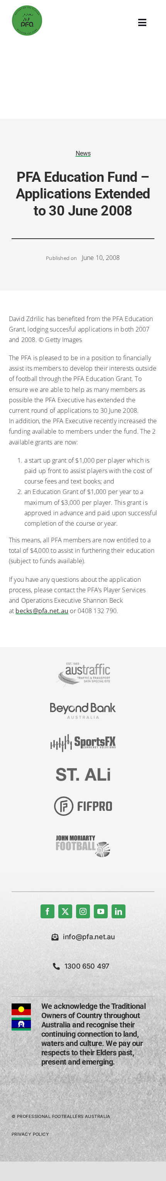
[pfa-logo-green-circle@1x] (27, 8)
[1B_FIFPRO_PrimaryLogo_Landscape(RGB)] (83, 799)
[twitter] (65, 911)
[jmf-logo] (83, 834)
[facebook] (47, 911)
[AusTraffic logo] (83, 665)
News (83, 153)
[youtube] (101, 911)
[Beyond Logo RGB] (83, 706)
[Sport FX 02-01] (83, 737)
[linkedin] (118, 911)
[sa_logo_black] (83, 771)
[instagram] (83, 911)
